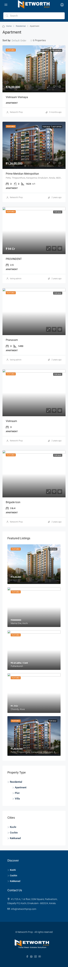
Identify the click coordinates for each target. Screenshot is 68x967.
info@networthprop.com (23, 909)
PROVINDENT (14, 259)
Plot (17, 793)
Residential (21, 26)
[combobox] (22, 40)
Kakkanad (15, 838)
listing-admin (15, 278)
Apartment (20, 787)
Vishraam (11, 421)
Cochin (14, 832)
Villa (17, 798)
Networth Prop (16, 112)
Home (9, 26)
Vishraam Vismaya (17, 97)
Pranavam (12, 339)
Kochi (13, 827)
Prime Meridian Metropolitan (22, 173)
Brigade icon (13, 502)
